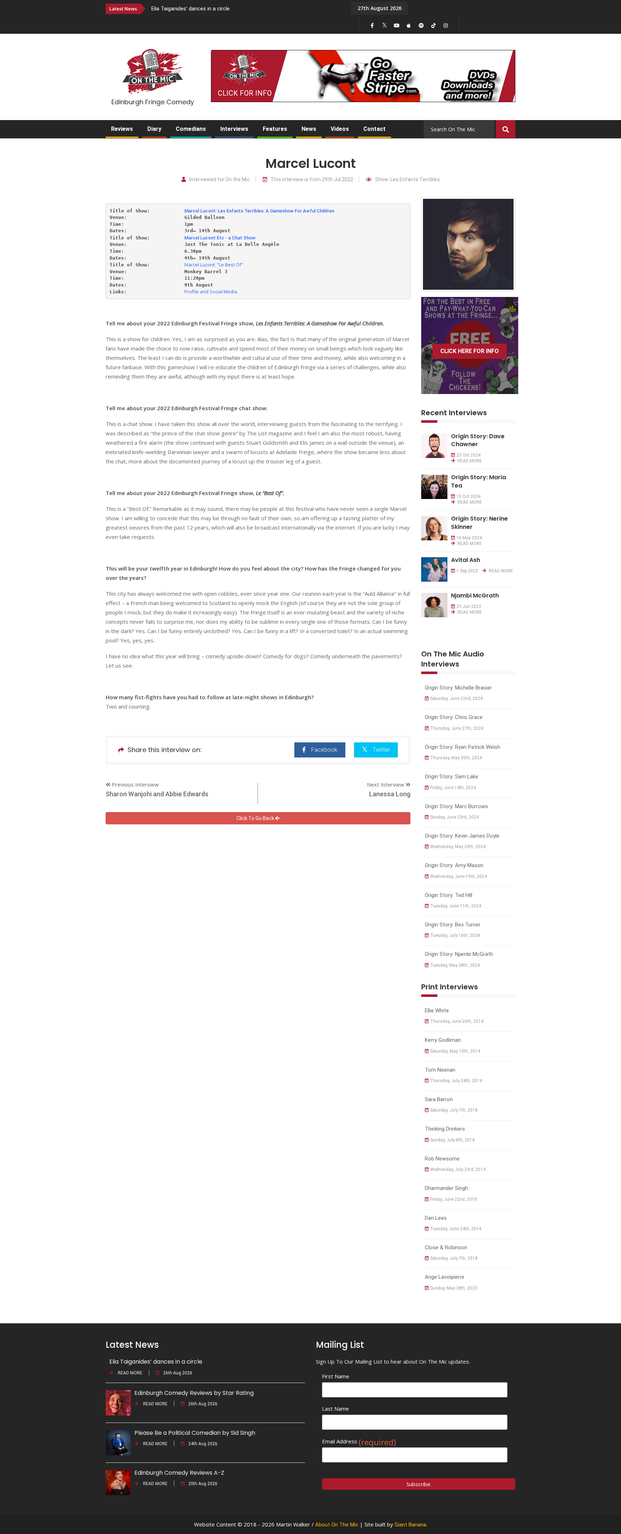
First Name (335, 1376)
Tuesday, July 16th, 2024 (455, 935)
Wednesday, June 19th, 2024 (458, 876)
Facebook (324, 749)
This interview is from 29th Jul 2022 (312, 179)
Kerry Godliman (443, 1040)
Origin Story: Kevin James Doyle (462, 836)
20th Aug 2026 (202, 1483)
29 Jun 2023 (468, 606)
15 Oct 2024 (468, 496)
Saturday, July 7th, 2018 (454, 1110)
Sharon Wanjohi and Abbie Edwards (157, 794)
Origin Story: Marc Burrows (456, 806)
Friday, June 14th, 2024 (453, 787)
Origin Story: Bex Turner (452, 924)
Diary (154, 128)
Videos (340, 128)
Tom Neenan (440, 1070)
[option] (245, 8)
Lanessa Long (389, 794)
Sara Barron (439, 1099)
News (309, 128)
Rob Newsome (442, 1158)
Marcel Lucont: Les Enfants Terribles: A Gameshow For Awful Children (259, 211)
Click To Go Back (255, 818)
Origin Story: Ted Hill (448, 895)
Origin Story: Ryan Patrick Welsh (462, 747)
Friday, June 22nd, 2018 (453, 1199)
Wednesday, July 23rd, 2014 (458, 1169)
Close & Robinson (446, 1247)
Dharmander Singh (446, 1188)
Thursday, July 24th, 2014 (456, 1080)
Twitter (381, 749)
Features (275, 128)
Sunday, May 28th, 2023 (453, 1288)
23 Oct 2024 (468, 455)
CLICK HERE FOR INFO (469, 351)
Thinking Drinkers (445, 1129)
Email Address (359, 1441)
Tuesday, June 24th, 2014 (455, 1228)
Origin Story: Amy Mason (454, 865)
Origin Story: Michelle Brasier (458, 687)
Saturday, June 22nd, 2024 (456, 698)
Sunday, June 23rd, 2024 (454, 817)
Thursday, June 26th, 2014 (456, 1021)
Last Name (335, 1408)
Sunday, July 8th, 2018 (452, 1140)
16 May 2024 (469, 537)
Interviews (234, 128)
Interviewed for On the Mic (219, 179)
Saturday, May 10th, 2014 (455, 1051)
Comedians (191, 128)
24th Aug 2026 (202, 1443)
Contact (374, 128)
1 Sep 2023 (467, 570)
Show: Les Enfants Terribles (407, 179)
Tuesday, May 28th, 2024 (455, 965)
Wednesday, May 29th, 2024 (458, 846)
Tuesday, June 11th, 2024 (455, 905)
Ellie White (437, 1010)
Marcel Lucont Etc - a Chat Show (220, 238)
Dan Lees (436, 1218)
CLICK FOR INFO (245, 93)
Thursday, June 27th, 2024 (456, 728)
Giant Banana (410, 1524)
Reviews (122, 128)
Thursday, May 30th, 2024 (456, 757)
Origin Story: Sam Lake (451, 776)
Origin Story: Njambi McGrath (459, 954)
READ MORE (469, 460)
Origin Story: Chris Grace (454, 717)
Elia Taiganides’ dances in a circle (190, 8)
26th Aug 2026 (177, 1372)
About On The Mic (336, 1524)
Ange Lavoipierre (444, 1277)
